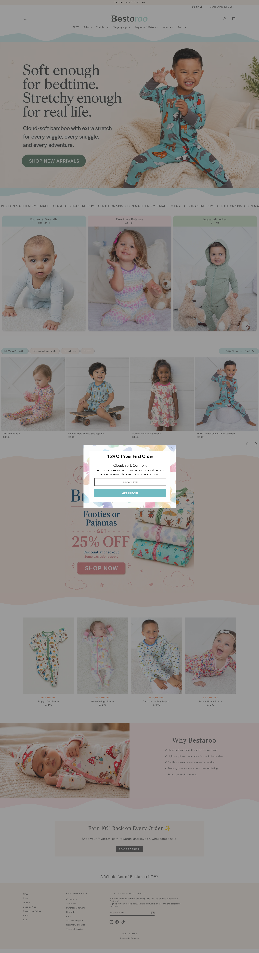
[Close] (172, 448)
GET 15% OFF (130, 493)
